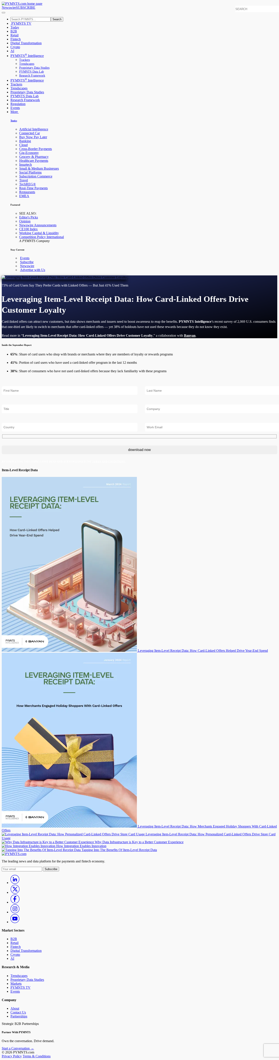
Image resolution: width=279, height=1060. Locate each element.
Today (14, 27)
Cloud (23, 145)
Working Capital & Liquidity (39, 233)
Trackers (24, 59)
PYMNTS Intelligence (27, 56)
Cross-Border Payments (35, 149)
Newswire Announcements (37, 225)
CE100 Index (28, 229)
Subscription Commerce (35, 176)
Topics (13, 120)
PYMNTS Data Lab (31, 71)
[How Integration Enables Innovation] (29, 846)
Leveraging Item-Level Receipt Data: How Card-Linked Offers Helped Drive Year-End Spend (203, 650)
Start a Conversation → (18, 1048)
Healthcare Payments (33, 160)
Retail (14, 35)
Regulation (18, 104)
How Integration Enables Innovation (81, 846)
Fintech (15, 39)
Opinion (25, 221)
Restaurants (27, 192)
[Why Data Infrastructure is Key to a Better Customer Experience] (48, 842)
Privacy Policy (12, 1056)
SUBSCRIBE (25, 7)
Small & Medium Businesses (39, 168)
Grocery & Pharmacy (34, 157)
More (14, 112)
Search (57, 19)
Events (15, 108)
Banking (25, 141)
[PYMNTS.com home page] (22, 3)
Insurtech (25, 164)
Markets (16, 983)
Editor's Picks (28, 217)
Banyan (190, 335)
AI (12, 51)
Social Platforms (30, 172)
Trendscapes (26, 63)
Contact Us (18, 1012)
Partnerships (18, 1016)
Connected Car (29, 133)
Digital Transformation (26, 43)
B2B (13, 31)
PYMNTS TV (20, 23)
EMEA (24, 196)
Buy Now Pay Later (33, 137)
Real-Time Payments (33, 188)
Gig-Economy (29, 153)
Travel (23, 180)
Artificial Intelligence (33, 129)
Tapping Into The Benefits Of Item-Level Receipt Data (119, 850)
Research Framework (32, 75)
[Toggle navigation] (3, 12)
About (14, 1008)
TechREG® (27, 184)
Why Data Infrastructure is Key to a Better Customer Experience (139, 842)
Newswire (9, 7)
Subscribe (27, 262)
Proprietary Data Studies (34, 67)
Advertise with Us (32, 270)
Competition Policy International (41, 237)
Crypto (15, 47)
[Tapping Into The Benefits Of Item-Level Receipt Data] (42, 850)
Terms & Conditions (37, 1056)
